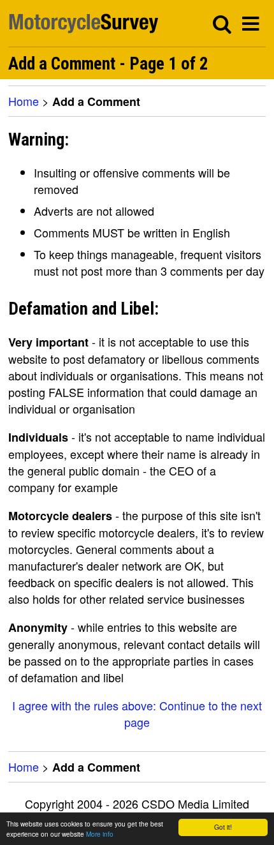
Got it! (223, 827)
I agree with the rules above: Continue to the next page (137, 713)
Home (23, 101)
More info (99, 834)
